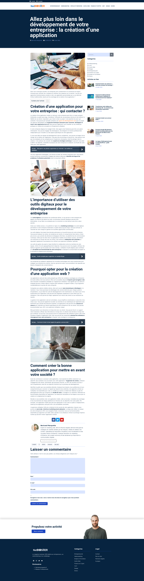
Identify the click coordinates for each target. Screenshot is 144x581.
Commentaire (34, 456)
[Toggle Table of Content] (46, 101)
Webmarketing (65, 6)
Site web (57, 444)
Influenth (50, 444)
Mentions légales (100, 558)
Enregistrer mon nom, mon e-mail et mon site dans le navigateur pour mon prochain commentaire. (54, 499)
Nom (32, 476)
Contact (97, 554)
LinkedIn (34, 444)
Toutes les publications (48, 440)
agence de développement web (67, 120)
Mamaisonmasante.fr (41, 567)
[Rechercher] (112, 54)
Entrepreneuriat (55, 6)
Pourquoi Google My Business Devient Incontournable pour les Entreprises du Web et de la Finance (104, 132)
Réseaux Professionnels (41, 569)
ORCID (43, 444)
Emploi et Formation (76, 6)
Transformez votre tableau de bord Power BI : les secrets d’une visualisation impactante (104, 108)
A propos (97, 561)
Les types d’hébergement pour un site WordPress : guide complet (103, 143)
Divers (113, 6)
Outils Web (86, 6)
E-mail (32, 482)
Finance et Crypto (96, 6)
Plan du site (98, 556)
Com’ (103, 6)
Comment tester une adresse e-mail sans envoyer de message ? (104, 84)
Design (108, 6)
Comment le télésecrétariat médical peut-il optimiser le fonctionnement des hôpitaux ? (103, 96)
